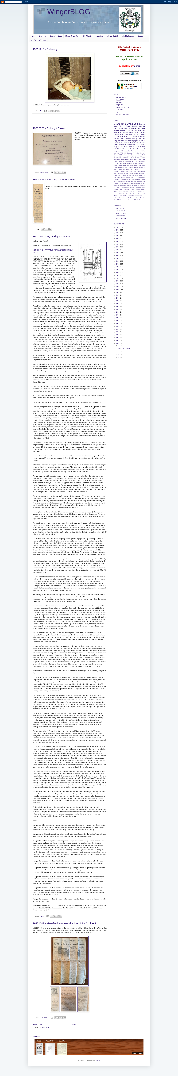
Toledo (139, 197)
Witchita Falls (138, 199)
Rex (137, 195)
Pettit (124, 195)
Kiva (117, 112)
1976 (118, 329)
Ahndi (122, 177)
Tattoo (138, 171)
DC (141, 169)
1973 (118, 337)
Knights (143, 151)
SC (138, 135)
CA (122, 143)
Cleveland (121, 167)
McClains (121, 161)
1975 (118, 332)
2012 (118, 267)
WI (118, 199)
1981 (118, 323)
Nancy (127, 193)
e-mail (137, 66)
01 (119, 357)
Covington (117, 179)
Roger (122, 139)
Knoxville (139, 181)
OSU (143, 139)
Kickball (140, 191)
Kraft (144, 191)
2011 (118, 270)
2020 (118, 244)
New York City (140, 175)
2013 (118, 264)
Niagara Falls (141, 193)
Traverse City (118, 163)
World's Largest (128, 36)
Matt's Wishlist (120, 208)
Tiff (144, 141)
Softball (137, 157)
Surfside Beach (132, 197)
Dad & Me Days (56, 36)
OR (118, 185)
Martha (116, 145)
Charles (42, 172)
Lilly (138, 128)
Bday (122, 130)
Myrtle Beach (138, 141)
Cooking (133, 189)
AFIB (121, 153)
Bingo (118, 187)
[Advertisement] (69, 120)
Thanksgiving (129, 141)
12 (119, 346)
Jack (123, 124)
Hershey (121, 171)
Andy (124, 163)
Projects (116, 139)
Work (121, 128)
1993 (118, 309)
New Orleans (133, 193)
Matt (41, 111)
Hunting (120, 165)
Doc (127, 137)
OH (123, 141)
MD (130, 183)
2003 (118, 292)
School (116, 130)
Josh (115, 161)
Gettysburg (142, 173)
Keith (135, 181)
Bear (115, 173)
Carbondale (124, 173)
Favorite (127, 128)
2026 (118, 227)
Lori (136, 124)
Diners (127, 159)
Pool (130, 171)
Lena (134, 135)
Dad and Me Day (131, 139)
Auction (143, 171)
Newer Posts (37, 1024)
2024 (118, 233)
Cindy (143, 155)
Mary (115, 141)
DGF (115, 137)
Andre (134, 149)
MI (133, 153)
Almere (128, 169)
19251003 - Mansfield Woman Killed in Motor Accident (64, 923)
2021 (118, 241)
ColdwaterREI (120, 110)
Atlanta (139, 155)
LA (114, 193)
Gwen (135, 159)
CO (132, 177)
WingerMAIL (120, 102)
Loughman (117, 151)
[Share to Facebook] (56, 111)
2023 (118, 236)
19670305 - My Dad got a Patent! (52, 236)
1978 (118, 326)
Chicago (140, 163)
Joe (133, 175)
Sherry (134, 185)
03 (119, 354)
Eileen (131, 167)
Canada (134, 163)
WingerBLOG (68, 12)
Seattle (116, 169)
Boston (129, 163)
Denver (122, 179)
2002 (118, 295)
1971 (118, 340)
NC (118, 149)
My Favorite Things (38, 40)
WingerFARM (120, 100)
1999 (118, 301)
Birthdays (42, 36)
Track (121, 135)
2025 (118, 230)
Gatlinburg (134, 147)
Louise (125, 157)
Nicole (120, 141)
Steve (131, 133)
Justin (124, 165)
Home (33, 36)
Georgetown (141, 179)
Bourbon (138, 187)
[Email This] (49, 111)
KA (136, 191)
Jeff (140, 143)
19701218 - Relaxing (45, 49)
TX (131, 149)
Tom (115, 143)
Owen (139, 165)
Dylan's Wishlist (121, 213)
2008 (118, 278)
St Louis (138, 185)
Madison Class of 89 (122, 115)
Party (132, 130)
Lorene (121, 183)
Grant (117, 124)
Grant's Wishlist (121, 218)
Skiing (120, 169)
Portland (129, 185)
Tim (124, 169)
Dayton (143, 189)
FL (144, 163)
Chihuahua (117, 159)
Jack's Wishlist (120, 216)
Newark (138, 183)
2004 (118, 289)
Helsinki (123, 181)
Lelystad (116, 183)
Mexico (132, 143)
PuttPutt (132, 157)
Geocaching (121, 137)
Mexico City (138, 153)
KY (122, 155)
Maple (135, 165)
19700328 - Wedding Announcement (54, 179)
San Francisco (140, 161)
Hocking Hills (129, 181)
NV (133, 161)
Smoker (126, 197)
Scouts (128, 126)
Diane (46, 172)
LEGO (143, 147)
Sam (130, 135)
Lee (115, 153)
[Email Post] (45, 111)
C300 (143, 187)
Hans (115, 165)
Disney (126, 167)
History (46, 1017)
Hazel (143, 128)
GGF (136, 179)
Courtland (117, 157)
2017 (118, 253)
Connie (116, 135)
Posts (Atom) (46, 1028)
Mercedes (128, 161)
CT (135, 177)
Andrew (128, 177)
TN (137, 143)
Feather (136, 133)
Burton (119, 173)
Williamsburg (125, 149)
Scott (129, 147)
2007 (118, 281)
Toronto (143, 185)
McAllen (133, 183)
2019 (118, 247)
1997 (118, 303)
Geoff (139, 147)
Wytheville (117, 177)
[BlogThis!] (51, 111)
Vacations (100, 36)
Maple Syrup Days (72, 36)
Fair (132, 151)
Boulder (132, 187)
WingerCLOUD (113, 36)
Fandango (125, 191)
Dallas (123, 159)
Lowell (118, 193)
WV (118, 143)
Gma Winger (118, 175)
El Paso (136, 173)
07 (119, 352)
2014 (118, 261)
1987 (118, 321)
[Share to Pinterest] (58, 111)
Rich (144, 153)
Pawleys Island (118, 195)
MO (122, 151)
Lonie (143, 149)
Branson (116, 155)
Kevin (125, 155)
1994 (118, 306)
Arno (144, 157)
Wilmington (122, 199)
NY (128, 157)
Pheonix (129, 195)
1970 (118, 343)
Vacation (142, 126)
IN (120, 155)
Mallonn (136, 167)
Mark (124, 193)
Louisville (126, 183)
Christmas (125, 133)
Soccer (126, 135)
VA (129, 137)
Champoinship (118, 189)
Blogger (97, 1060)
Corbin (138, 189)
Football (142, 133)
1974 (118, 335)
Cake (143, 143)
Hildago (125, 175)
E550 (131, 159)
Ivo (130, 175)
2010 (118, 272)
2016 (118, 255)
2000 (118, 298)
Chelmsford (126, 189)
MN (121, 193)
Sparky (134, 171)
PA (120, 149)
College (131, 173)
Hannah (116, 171)
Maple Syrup (135, 137)
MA (115, 149)
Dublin (115, 191)
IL (139, 151)
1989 (118, 318)
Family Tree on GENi (122, 107)
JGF (119, 147)
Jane (133, 191)
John (141, 137)
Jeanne (126, 171)
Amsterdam (127, 151)
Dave (139, 139)
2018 (118, 250)
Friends (121, 126)
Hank (119, 181)
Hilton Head (141, 159)
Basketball (117, 133)
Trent (129, 155)
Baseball (142, 124)
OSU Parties (88, 36)
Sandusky (142, 167)
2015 (118, 258)
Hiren (130, 191)
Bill (144, 137)
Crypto (137, 169)
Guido (115, 181)
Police (134, 195)
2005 (118, 287)
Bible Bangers (128, 153)
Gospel (140, 36)
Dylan (130, 124)
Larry (144, 181)
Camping (127, 143)
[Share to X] (54, 111)
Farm (116, 128)
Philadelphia (123, 185)
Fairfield (120, 191)
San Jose (124, 147)
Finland (126, 179)
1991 (118, 315)
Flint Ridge (132, 179)
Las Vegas (130, 165)
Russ (140, 195)
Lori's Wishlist (120, 211)
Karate (139, 149)
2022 (118, 238)
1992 (118, 312)
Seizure (121, 197)
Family (41, 1017)
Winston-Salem (130, 199)
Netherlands (131, 145)
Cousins (142, 135)
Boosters (134, 155)
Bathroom (122, 145)
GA (121, 157)
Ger (144, 169)
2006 (118, 284)
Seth (118, 153)
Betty (132, 169)
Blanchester (125, 187)
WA (141, 157)
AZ (114, 187)
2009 (118, 275)
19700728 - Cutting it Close (49, 128)
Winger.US (119, 105)
